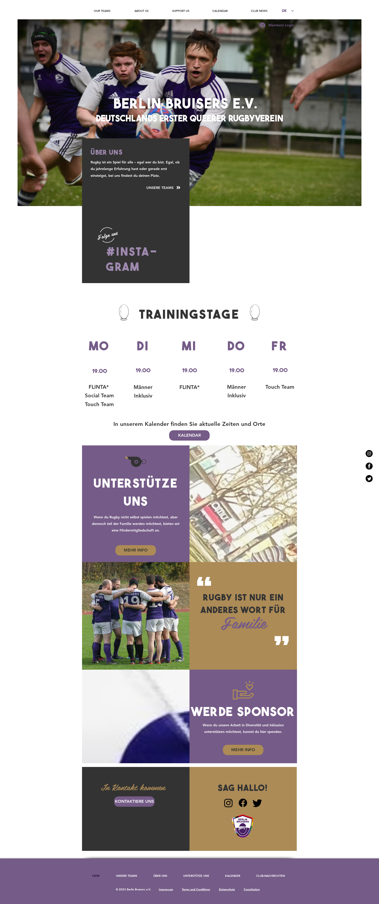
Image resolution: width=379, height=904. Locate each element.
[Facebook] (242, 802)
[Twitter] (369, 478)
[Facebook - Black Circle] (369, 466)
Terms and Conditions (196, 889)
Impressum (166, 889)
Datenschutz (227, 889)
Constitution (252, 889)
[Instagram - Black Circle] (369, 453)
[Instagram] (228, 802)
